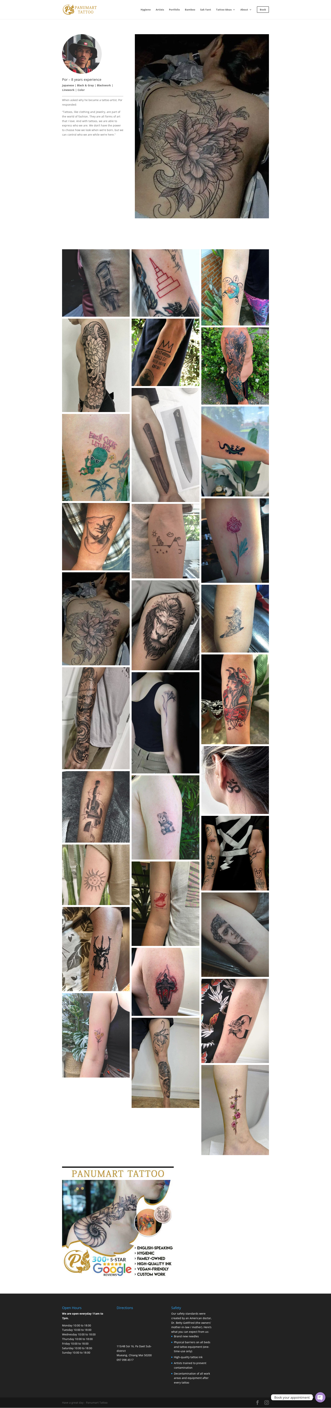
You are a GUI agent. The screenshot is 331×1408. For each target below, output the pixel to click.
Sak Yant (205, 9)
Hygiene (146, 9)
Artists (160, 9)
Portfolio (174, 9)
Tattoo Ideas (224, 9)
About (244, 9)
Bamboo (190, 9)
